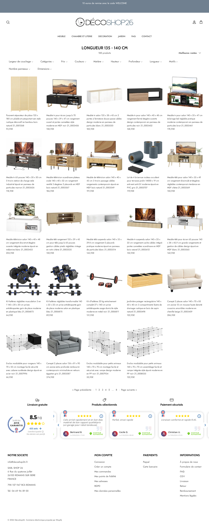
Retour (183, 486)
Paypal (146, 462)
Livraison (184, 481)
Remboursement (188, 491)
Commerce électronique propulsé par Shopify (44, 520)
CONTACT (147, 36)
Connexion (99, 462)
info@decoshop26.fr (18, 462)
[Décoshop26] (104, 22)
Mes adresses (101, 481)
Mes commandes (102, 471)
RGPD (97, 486)
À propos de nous (189, 462)
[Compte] (193, 22)
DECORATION (105, 36)
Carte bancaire (150, 466)
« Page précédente (81, 390)
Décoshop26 (20, 520)
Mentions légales (188, 495)
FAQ (133, 36)
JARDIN (121, 36)
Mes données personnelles (107, 491)
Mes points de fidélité (105, 476)
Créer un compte (102, 466)
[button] (21, 61)
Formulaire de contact (190, 466)
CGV (182, 476)
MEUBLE (61, 36)
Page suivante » (129, 390)
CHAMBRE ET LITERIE (82, 36)
